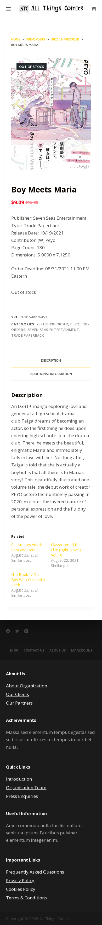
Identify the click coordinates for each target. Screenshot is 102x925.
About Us (57, 650)
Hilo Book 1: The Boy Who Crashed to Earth (29, 579)
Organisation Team (26, 788)
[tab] (50, 360)
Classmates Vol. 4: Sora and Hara (26, 547)
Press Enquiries (22, 796)
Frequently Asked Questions (35, 872)
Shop (13, 650)
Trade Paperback (27, 335)
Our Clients (17, 694)
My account (82, 650)
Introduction (19, 779)
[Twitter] (17, 631)
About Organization (26, 686)
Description (51, 360)
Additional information (51, 374)
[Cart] (94, 9)
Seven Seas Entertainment (53, 329)
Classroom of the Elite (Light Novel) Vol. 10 (66, 550)
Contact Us (34, 650)
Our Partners (19, 703)
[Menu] (8, 9)
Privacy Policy (20, 880)
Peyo (75, 324)
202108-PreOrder (52, 324)
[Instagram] (26, 631)
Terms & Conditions (26, 898)
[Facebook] (8, 631)
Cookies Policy (20, 889)
